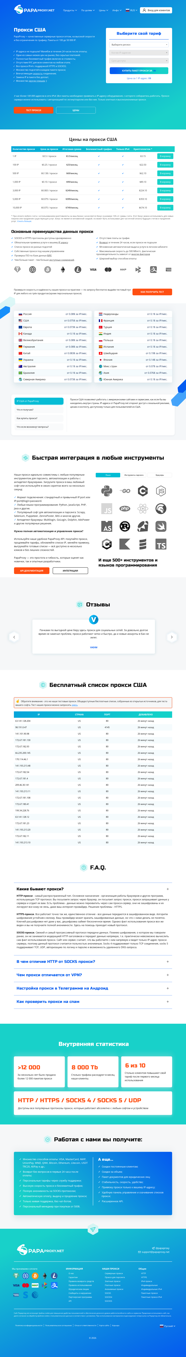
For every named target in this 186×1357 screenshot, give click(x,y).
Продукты (68, 10)
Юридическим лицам (79, 1289)
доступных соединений (61, 259)
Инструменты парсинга (133, 475)
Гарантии (73, 1277)
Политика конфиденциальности (28, 1325)
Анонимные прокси (114, 1289)
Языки (108, 475)
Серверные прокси (114, 1273)
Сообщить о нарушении (80, 1293)
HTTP (143, 1273)
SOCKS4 (108, 1297)
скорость (37, 73)
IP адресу (63, 242)
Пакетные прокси (149, 1293)
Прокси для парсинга (115, 1277)
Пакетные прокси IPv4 (151, 1297)
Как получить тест (152, 291)
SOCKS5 (108, 1301)
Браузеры (160, 475)
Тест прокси (33, 110)
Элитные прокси (112, 1281)
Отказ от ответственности (85, 1325)
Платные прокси (112, 1285)
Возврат (103, 242)
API (70, 1301)
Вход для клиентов (159, 10)
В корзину (165, 156)
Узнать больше (24, 221)
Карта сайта (104, 1325)
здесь (75, 704)
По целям (86, 10)
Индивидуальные (149, 1285)
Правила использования (80, 1285)
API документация (31, 570)
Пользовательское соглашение (58, 1325)
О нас (71, 1273)
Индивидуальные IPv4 (151, 1289)
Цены (102, 10)
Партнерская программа (80, 1297)
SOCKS (108, 1293)
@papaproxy (162, 1248)
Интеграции (70, 570)
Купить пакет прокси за (139, 70)
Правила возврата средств (81, 1281)
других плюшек (37, 80)
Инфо (115, 10)
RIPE (49, 255)
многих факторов (140, 254)
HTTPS (144, 1277)
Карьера (115, 1325)
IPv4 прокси (146, 1281)
